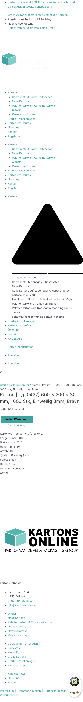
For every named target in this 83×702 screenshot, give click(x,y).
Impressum (7, 690)
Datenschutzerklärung (58, 690)
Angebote (14, 136)
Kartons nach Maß (23, 114)
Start (3, 384)
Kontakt (12, 131)
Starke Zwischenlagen (22, 118)
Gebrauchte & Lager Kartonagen (32, 96)
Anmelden (14, 355)
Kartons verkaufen (19, 123)
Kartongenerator (19, 384)
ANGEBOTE (15, 338)
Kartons (13, 92)
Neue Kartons (20, 101)
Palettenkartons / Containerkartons (34, 105)
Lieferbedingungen (29, 690)
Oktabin (16, 109)
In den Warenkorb (17, 419)
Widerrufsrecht (9, 695)
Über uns (13, 127)
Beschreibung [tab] (16, 425)
